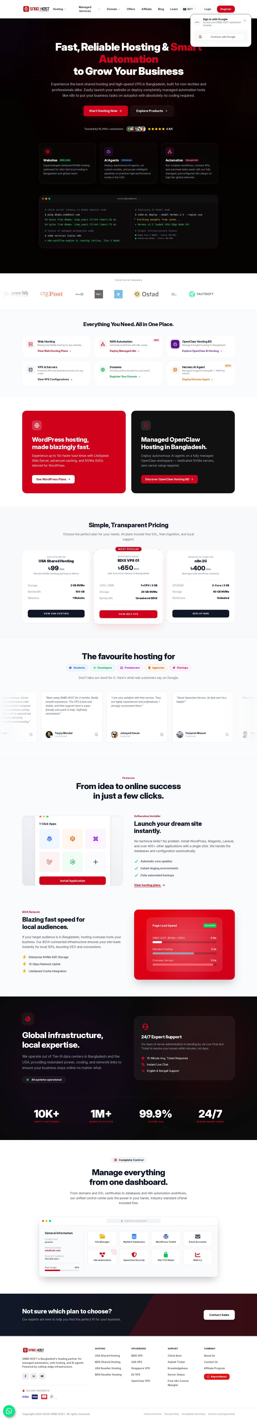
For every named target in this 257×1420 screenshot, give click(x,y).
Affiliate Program (214, 1368)
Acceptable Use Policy (193, 1414)
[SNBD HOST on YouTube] (42, 1376)
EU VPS (135, 1374)
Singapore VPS (140, 1368)
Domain (112, 9)
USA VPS (136, 1361)
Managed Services (85, 9)
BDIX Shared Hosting (107, 1361)
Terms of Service (153, 1414)
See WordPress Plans (51, 479)
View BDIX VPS (128, 614)
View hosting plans (147, 885)
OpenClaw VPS (140, 1380)
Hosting (58, 9)
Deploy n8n (201, 613)
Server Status (176, 1374)
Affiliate (146, 9)
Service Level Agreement (221, 1414)
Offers (131, 9)
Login (207, 9)
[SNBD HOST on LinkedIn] (34, 1376)
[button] (220, 36)
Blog (161, 9)
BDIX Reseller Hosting (108, 1374)
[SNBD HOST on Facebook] (25, 1376)
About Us (209, 1355)
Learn (174, 9)
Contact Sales (219, 1315)
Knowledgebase (178, 1368)
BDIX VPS (137, 1355)
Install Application (72, 879)
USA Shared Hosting (107, 1355)
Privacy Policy (171, 1414)
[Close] (245, 20)
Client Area (174, 1355)
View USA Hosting (56, 613)
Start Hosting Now (103, 111)
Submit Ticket (176, 1361)
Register (225, 9)
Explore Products (149, 111)
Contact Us (211, 1361)
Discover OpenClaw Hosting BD (167, 479)
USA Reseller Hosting (108, 1368)
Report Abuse (219, 1376)
